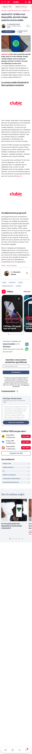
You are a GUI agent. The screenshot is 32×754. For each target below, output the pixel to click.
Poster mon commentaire (16, 422)
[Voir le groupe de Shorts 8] (23, 334)
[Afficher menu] (2, 2)
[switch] (26, 2)
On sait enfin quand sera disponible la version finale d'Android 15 (11, 526)
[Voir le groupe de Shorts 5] (17, 334)
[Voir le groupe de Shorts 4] (15, 334)
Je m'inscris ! (16, 372)
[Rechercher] (5, 2)
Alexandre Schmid (14, 24)
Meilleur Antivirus (21, 7)
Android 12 (18, 176)
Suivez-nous (8, 31)
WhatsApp (6, 346)
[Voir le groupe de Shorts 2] (11, 334)
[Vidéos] (12, 750)
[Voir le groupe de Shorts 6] (19, 334)
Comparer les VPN (16, 453)
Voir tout (27, 291)
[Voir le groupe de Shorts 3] (13, 334)
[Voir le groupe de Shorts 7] (21, 334)
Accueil (3, 10)
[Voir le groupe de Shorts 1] (9, 334)
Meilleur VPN (7, 7)
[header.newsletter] (8, 2)
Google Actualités (9, 344)
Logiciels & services (14, 10)
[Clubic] (16, 2)
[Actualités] (5, 750)
